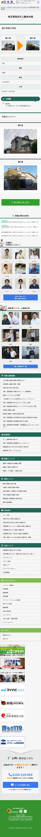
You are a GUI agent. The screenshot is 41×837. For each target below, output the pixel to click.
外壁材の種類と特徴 (9, 410)
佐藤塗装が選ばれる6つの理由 (12, 550)
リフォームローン (8, 622)
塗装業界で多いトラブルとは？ (12, 450)
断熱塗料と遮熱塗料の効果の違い (13, 498)
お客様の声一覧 (22, 366)
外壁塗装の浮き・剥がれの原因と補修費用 (15, 533)
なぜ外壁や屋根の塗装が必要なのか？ (14, 380)
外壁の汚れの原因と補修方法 (11, 519)
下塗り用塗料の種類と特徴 (11, 495)
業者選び (7, 435)
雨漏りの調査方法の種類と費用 (12, 463)
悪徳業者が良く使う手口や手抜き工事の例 (15, 447)
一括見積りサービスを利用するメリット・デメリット (19, 399)
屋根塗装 (5, 592)
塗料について (8, 479)
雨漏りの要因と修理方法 (10, 467)
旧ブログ (5, 639)
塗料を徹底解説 (7, 502)
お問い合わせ (20, 297)
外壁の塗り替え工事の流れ (11, 388)
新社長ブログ (7, 635)
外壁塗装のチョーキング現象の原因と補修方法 (17, 526)
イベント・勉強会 (8, 585)
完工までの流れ (7, 604)
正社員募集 (6, 572)
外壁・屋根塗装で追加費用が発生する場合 (15, 421)
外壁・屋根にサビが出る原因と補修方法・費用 (17, 537)
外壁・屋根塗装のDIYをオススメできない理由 (16, 402)
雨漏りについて (9, 458)
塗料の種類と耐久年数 (9, 483)
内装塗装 (5, 596)
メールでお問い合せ (22, 785)
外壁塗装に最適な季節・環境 (11, 384)
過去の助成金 (7, 611)
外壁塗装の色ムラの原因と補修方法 (13, 530)
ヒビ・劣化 (6, 515)
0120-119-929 (22, 775)
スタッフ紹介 (7, 561)
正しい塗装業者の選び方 (10, 439)
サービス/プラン (9, 580)
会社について (8, 545)
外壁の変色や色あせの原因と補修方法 (14, 522)
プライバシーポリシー (9, 568)
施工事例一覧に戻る (21, 202)
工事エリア (6, 565)
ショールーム (7, 615)
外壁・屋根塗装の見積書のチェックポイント (16, 443)
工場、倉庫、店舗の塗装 (10, 618)
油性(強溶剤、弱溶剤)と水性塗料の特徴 (15, 491)
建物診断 (5, 607)
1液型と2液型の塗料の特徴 (11, 487)
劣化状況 (7, 510)
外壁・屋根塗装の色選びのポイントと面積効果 (17, 391)
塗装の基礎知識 (9, 375)
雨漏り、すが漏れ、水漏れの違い (13, 471)
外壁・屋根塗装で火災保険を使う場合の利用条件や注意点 (20, 417)
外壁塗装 (5, 589)
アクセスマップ (7, 557)
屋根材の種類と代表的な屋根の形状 (13, 414)
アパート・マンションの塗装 (11, 600)
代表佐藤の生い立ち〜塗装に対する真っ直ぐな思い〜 (19, 554)
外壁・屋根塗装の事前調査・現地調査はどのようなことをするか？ (21, 425)
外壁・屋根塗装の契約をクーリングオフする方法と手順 (19, 406)
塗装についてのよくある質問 (11, 395)
